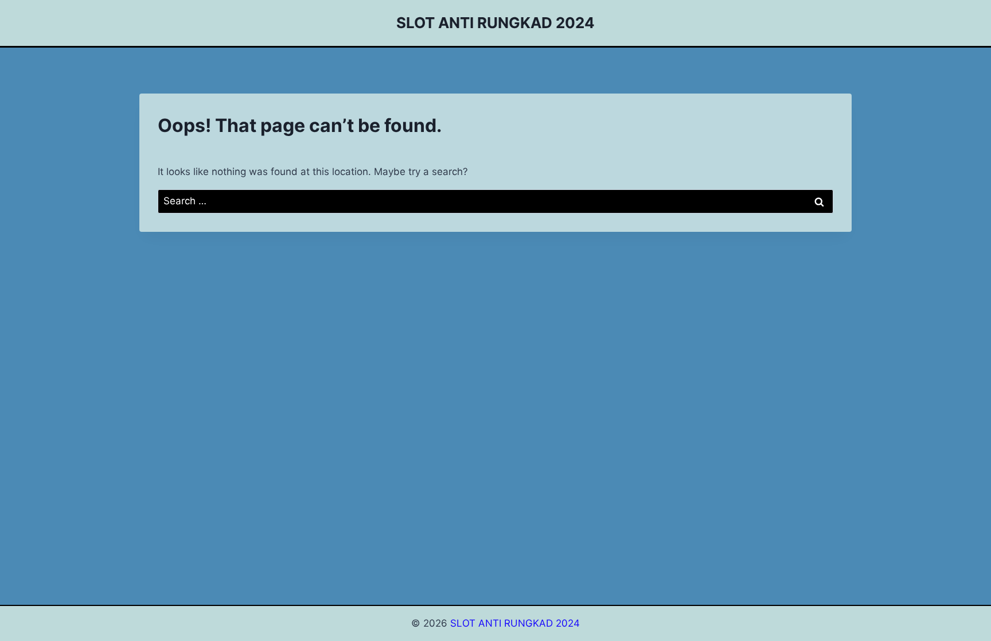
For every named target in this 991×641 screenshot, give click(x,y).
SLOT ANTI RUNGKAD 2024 (515, 623)
